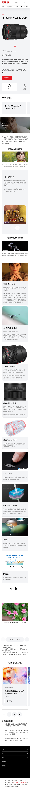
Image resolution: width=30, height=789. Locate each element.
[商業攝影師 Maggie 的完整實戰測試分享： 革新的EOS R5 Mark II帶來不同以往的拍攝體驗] (15, 686)
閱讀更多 (9, 701)
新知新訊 (7, 696)
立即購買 (6, 78)
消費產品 (17, 2)
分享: (3, 714)
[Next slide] (17, 228)
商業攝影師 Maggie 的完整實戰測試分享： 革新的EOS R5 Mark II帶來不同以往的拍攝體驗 (14, 694)
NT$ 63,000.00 (11, 51)
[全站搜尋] (25, 3)
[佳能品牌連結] (5, 2)
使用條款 (15, 782)
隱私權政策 (23, 782)
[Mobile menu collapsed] (27, 2)
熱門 (3, 14)
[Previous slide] (12, 228)
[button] (15, 46)
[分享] (9, 714)
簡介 (9, 89)
